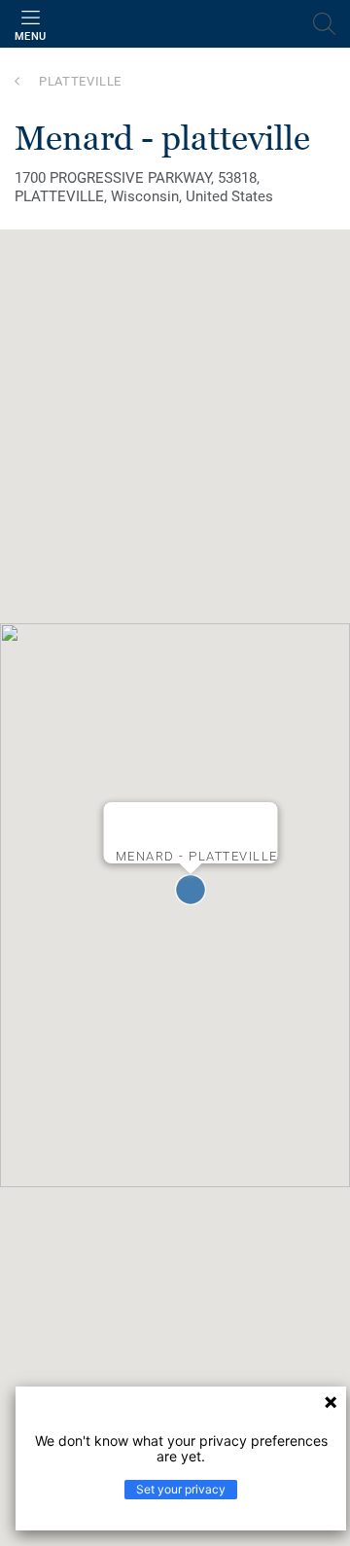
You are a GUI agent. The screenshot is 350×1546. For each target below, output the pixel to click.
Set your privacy (181, 1489)
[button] (190, 889)
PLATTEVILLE (80, 81)
